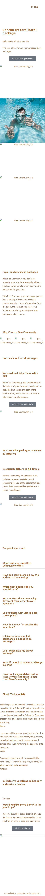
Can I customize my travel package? (17, 652)
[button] (2, 340)
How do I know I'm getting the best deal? (20, 625)
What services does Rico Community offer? (16, 564)
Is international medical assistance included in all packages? (17, 639)
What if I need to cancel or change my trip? (22, 663)
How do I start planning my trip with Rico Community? (20, 576)
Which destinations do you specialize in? (17, 588)
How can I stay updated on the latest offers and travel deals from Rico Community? (20, 677)
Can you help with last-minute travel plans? (20, 614)
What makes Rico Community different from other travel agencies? (19, 601)
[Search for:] (41, 6)
